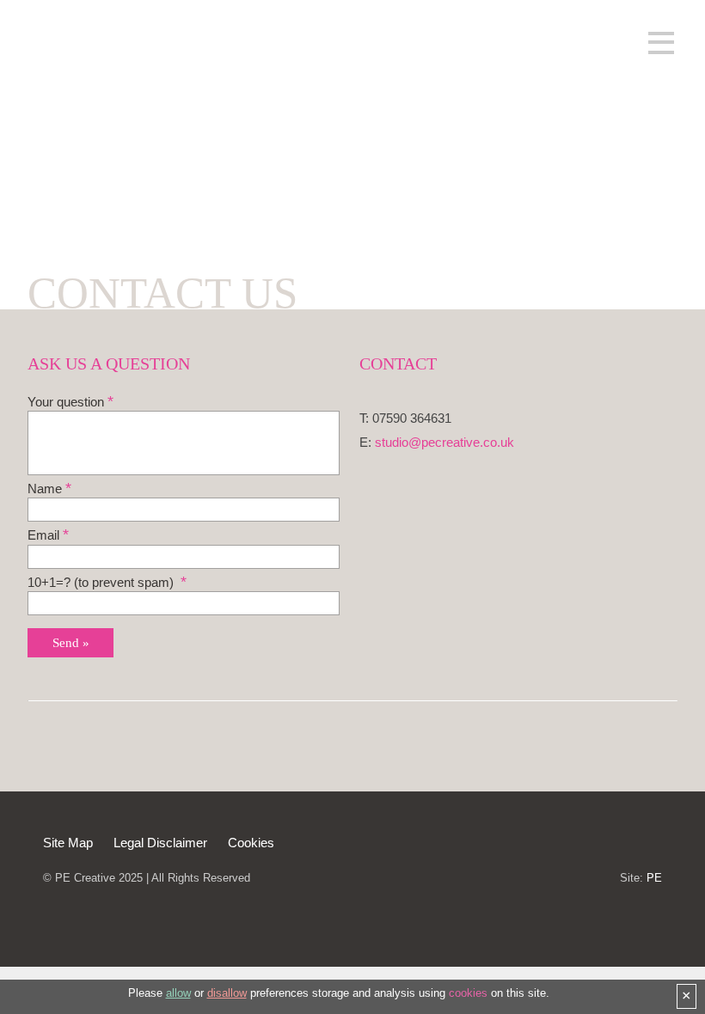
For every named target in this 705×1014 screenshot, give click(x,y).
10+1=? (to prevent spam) (102, 582)
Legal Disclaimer (160, 843)
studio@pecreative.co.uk (444, 442)
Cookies (251, 843)
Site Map (69, 843)
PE (654, 877)
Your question (66, 402)
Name (45, 489)
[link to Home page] (124, 128)
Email (43, 535)
